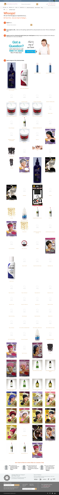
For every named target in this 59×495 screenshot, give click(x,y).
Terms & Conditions (25, 484)
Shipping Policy (32, 485)
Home (6, 9)
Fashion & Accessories (30, 7)
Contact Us (23, 486)
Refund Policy (31, 484)
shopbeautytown (8, 493)
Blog (42, 7)
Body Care (11, 7)
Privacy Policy (24, 485)
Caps (16, 7)
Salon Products (37, 7)
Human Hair (22, 7)
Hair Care (4, 7)
